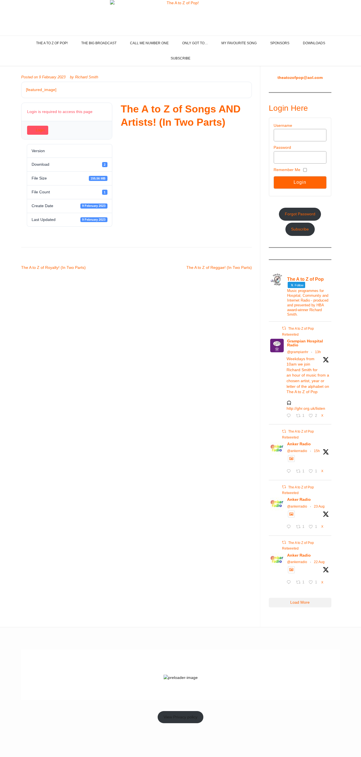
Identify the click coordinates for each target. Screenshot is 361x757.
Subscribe (180, 58)
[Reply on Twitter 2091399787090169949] (290, 527)
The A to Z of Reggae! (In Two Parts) (219, 267)
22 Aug (319, 562)
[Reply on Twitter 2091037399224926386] (290, 583)
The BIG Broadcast (98, 43)
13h (318, 352)
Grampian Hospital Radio (305, 343)
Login (40, 130)
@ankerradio (297, 451)
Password (282, 147)
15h (317, 451)
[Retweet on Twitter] (284, 328)
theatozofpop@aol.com (300, 77)
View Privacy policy (180, 717)
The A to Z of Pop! (52, 43)
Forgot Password (300, 214)
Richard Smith (86, 77)
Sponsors (279, 43)
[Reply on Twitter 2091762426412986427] (290, 472)
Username (283, 125)
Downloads (314, 43)
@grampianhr (297, 352)
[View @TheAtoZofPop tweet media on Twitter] (291, 458)
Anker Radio (299, 444)
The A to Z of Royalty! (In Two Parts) (53, 267)
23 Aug (319, 506)
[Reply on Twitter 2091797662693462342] (290, 416)
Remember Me (287, 169)
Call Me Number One (149, 43)
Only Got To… (195, 43)
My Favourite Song (239, 43)
